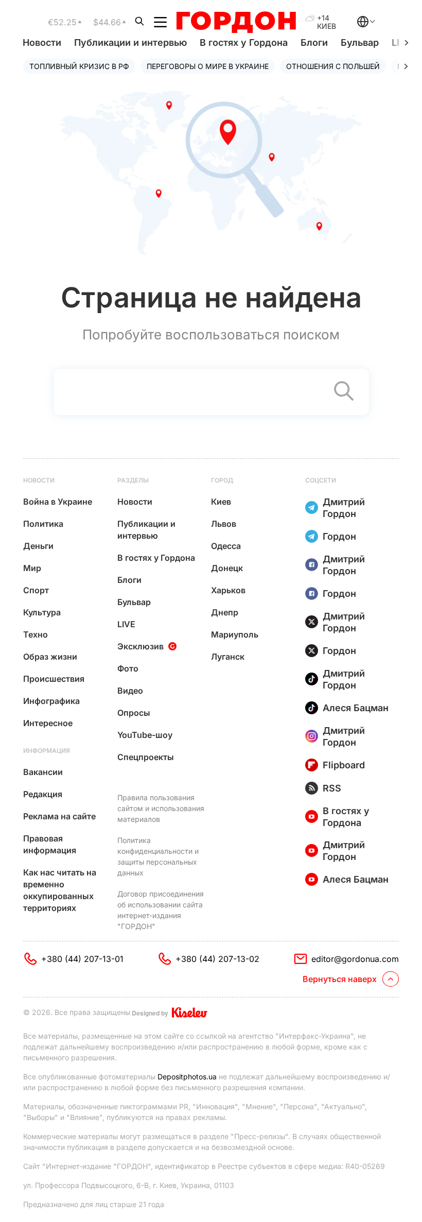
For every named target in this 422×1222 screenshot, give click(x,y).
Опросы (133, 713)
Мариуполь (234, 634)
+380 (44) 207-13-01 (82, 959)
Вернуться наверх (340, 979)
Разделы (133, 480)
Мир (32, 568)
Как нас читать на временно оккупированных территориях (59, 890)
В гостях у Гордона (244, 42)
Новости (42, 42)
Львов (223, 524)
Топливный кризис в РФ (79, 66)
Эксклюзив (140, 646)
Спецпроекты (145, 757)
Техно (35, 634)
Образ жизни (50, 656)
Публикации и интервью (130, 42)
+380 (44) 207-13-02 (217, 959)
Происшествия (53, 679)
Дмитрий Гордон (344, 507)
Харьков (228, 590)
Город (222, 480)
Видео (130, 690)
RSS (332, 788)
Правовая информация (49, 844)
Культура (42, 612)
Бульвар (360, 42)
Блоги (314, 42)
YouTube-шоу (144, 735)
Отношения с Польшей (333, 66)
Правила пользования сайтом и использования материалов (160, 808)
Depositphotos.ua (187, 1076)
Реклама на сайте (59, 816)
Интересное (48, 723)
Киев (221, 501)
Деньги (38, 546)
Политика (43, 524)
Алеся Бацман (356, 707)
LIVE (126, 624)
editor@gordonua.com (355, 959)
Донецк (227, 568)
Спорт (36, 590)
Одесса (226, 546)
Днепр (224, 612)
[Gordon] (236, 22)
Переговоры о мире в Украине (208, 66)
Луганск (227, 656)
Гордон (339, 536)
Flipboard (344, 765)
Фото (127, 668)
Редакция (42, 794)
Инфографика (51, 701)
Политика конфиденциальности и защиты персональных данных (158, 856)
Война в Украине (57, 501)
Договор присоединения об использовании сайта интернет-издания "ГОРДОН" (160, 910)
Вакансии (43, 772)
